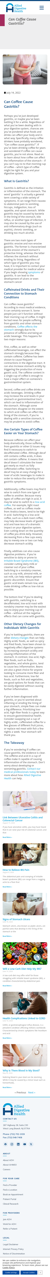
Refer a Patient (10, 1228)
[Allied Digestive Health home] (25, 1109)
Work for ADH (9, 1224)
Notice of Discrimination (14, 1253)
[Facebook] (5, 1144)
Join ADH (7, 1219)
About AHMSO (10, 1165)
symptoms (34, 272)
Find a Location (10, 1190)
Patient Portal (9, 1199)
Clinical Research (10, 1204)
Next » (31, 1092)
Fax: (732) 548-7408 (12, 1137)
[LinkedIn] (18, 1144)
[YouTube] (24, 1144)
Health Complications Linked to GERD (24, 1018)
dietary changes (20, 638)
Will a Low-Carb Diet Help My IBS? (22, 968)
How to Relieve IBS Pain (16, 870)
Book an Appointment (13, 1194)
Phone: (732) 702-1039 (14, 1134)
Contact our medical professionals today (22, 770)
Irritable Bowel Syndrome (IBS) (21, 560)
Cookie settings (11, 1272)
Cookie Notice (9, 1267)
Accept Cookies (29, 1272)
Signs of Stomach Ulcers (16, 919)
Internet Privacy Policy (13, 1249)
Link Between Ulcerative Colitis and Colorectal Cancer (23, 819)
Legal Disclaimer (10, 1244)
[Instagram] (11, 1144)
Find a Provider (10, 1185)
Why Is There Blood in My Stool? (21, 1070)
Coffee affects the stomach (20, 328)
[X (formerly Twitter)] (31, 1144)
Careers (6, 1169)
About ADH (8, 1160)
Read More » (7, 837)
